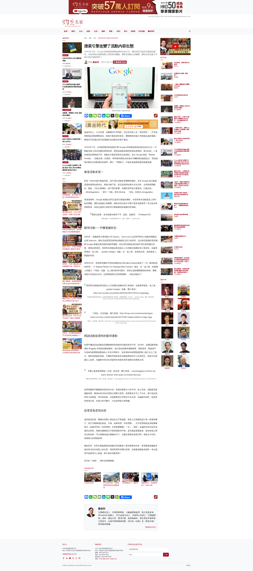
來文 (175, 207)
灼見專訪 (65, 81)
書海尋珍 (65, 55)
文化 (80, 31)
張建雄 (176, 216)
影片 (125, 31)
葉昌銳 (176, 77)
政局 (65, 31)
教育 (73, 31)
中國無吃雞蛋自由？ (180, 236)
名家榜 (133, 31)
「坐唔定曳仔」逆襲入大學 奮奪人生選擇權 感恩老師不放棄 (181, 129)
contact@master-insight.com (108, 559)
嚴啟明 (96, 62)
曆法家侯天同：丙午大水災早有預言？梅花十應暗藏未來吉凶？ (71, 318)
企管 (94, 38)
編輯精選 (68, 63)
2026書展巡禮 (67, 110)
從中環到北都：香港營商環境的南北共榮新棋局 (111, 485)
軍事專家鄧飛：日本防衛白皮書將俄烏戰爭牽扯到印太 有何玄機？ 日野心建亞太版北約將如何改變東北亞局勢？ (181, 261)
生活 (95, 31)
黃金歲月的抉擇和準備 (181, 214)
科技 (118, 31)
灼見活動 (141, 31)
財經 (88, 31)
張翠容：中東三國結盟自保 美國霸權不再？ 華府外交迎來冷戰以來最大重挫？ (72, 266)
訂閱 (166, 555)
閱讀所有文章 (150, 527)
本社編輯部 (68, 92)
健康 (103, 31)
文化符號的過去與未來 (181, 95)
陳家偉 (176, 88)
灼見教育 (65, 136)
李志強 (176, 249)
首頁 (85, 38)
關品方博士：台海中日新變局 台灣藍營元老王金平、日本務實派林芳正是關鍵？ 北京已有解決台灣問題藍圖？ (182, 120)
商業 (110, 31)
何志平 (176, 97)
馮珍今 (176, 66)
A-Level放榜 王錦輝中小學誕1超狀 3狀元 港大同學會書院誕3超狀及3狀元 (71, 167)
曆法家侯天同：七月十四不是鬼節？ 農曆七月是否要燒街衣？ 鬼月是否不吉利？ (72, 214)
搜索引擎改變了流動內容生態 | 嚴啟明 (108, 38)
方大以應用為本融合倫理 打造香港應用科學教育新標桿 (71, 86)
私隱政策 (188, 565)
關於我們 (151, 31)
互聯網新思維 (120, 62)
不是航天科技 (178, 247)
